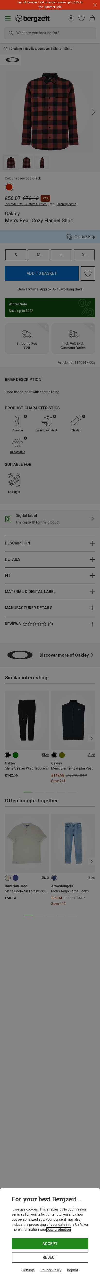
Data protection (59, 1230)
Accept (50, 1243)
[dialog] (50, 1234)
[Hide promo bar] (95, 5)
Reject (50, 1257)
